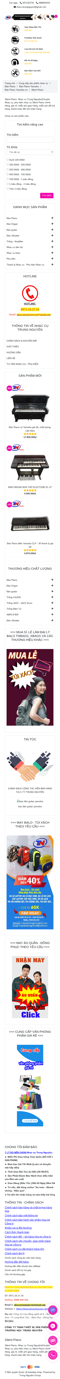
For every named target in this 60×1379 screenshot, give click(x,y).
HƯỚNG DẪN (14, 352)
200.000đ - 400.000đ (20, 169)
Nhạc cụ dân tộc (15, 247)
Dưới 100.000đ (16, 160)
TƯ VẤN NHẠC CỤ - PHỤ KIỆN (22, 364)
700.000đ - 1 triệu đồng (21, 179)
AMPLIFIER (12, 614)
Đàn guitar (12, 230)
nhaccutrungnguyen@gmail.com (31, 7)
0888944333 (44, 3)
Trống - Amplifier (15, 241)
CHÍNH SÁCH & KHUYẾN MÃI (22, 341)
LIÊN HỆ (11, 358)
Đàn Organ (12, 224)
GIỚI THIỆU (13, 346)
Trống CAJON (14, 597)
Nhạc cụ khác (13, 253)
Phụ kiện (11, 258)
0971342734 (28, 3)
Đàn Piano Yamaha (29, 86)
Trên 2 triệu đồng (18, 189)
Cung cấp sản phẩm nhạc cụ (33, 83)
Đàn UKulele (13, 235)
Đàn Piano (12, 218)
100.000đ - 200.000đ (20, 164)
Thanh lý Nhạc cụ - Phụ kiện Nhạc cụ (25, 264)
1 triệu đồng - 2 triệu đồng (22, 184)
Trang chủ (10, 83)
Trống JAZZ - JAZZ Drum (19, 603)
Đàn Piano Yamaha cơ (16, 89)
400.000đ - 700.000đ (20, 174)
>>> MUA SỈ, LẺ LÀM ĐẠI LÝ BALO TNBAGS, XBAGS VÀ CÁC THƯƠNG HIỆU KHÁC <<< (30, 636)
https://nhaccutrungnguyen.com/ (32, 1309)
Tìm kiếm (47, 195)
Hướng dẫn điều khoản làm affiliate (22, 1266)
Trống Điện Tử (14, 609)
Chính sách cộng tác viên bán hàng (23, 1258)
